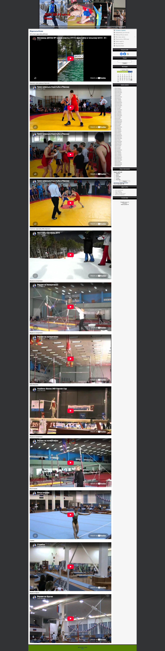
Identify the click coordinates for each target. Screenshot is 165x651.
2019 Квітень (118, 128)
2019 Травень (118, 129)
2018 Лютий (117, 118)
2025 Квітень (118, 165)
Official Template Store (120, 193)
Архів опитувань (124, 182)
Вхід (120, 27)
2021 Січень (118, 146)
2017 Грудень (118, 116)
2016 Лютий (117, 95)
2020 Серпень (118, 142)
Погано (117, 178)
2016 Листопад (118, 105)
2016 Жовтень (118, 103)
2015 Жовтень (118, 91)
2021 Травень (118, 152)
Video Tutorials (118, 192)
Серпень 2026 (124, 70)
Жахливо (118, 179)
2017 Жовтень (118, 113)
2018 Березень (118, 119)
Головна (110, 27)
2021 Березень (118, 149)
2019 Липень (118, 132)
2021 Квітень (118, 151)
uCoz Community (119, 190)
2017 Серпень (118, 112)
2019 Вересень (118, 135)
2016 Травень (118, 99)
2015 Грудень (118, 93)
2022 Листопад (118, 159)
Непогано (118, 176)
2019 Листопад (118, 138)
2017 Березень (118, 109)
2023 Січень (118, 161)
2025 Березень (118, 164)
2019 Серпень (118, 134)
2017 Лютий (117, 108)
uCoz (82, 648)
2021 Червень (118, 154)
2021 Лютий (117, 148)
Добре (117, 175)
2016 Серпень (118, 101)
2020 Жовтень (118, 144)
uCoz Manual (118, 191)
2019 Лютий (117, 125)
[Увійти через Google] (127, 53)
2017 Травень (118, 111)
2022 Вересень (118, 157)
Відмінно (118, 173)
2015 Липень (118, 88)
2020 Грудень (118, 145)
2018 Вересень (118, 121)
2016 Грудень (118, 106)
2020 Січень (118, 139)
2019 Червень (118, 131)
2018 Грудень (118, 124)
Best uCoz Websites (120, 194)
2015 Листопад (118, 92)
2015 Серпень (118, 89)
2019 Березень (118, 126)
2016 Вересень (118, 102)
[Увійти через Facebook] (124, 54)
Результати (116, 182)
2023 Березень (118, 162)
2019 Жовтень (118, 136)
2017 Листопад (118, 115)
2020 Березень (118, 141)
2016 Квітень (118, 98)
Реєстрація (115, 27)
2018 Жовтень (118, 122)
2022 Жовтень (118, 158)
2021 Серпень (118, 155)
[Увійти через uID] (121, 54)
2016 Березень (118, 96)
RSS (122, 27)
